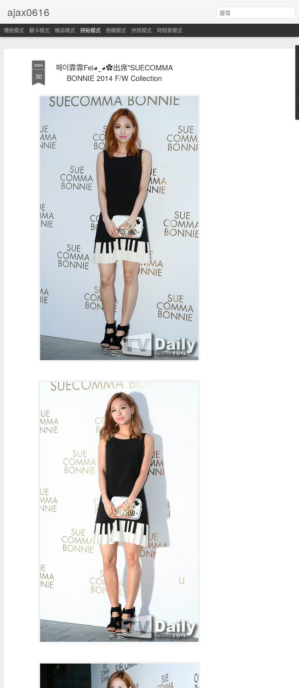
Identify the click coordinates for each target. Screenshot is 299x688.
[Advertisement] (236, 171)
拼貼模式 (90, 30)
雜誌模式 (65, 30)
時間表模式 (169, 30)
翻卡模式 (39, 30)
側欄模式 (116, 30)
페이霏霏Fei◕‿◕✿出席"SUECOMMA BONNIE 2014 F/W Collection (114, 72)
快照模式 (141, 30)
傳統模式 (14, 30)
